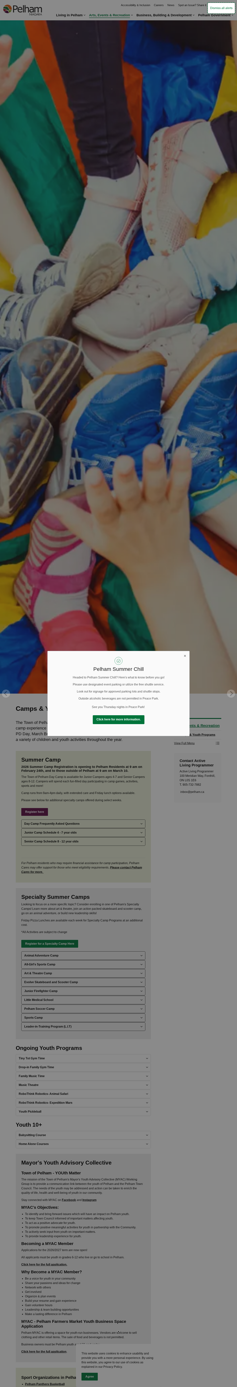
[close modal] (185, 655)
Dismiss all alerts (221, 8)
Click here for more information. (118, 719)
